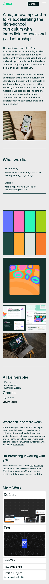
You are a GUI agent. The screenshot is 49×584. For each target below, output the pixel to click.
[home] (8, 3)
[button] (43, 4)
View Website (10, 402)
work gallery (18, 445)
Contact (33, 4)
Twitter (33, 442)
